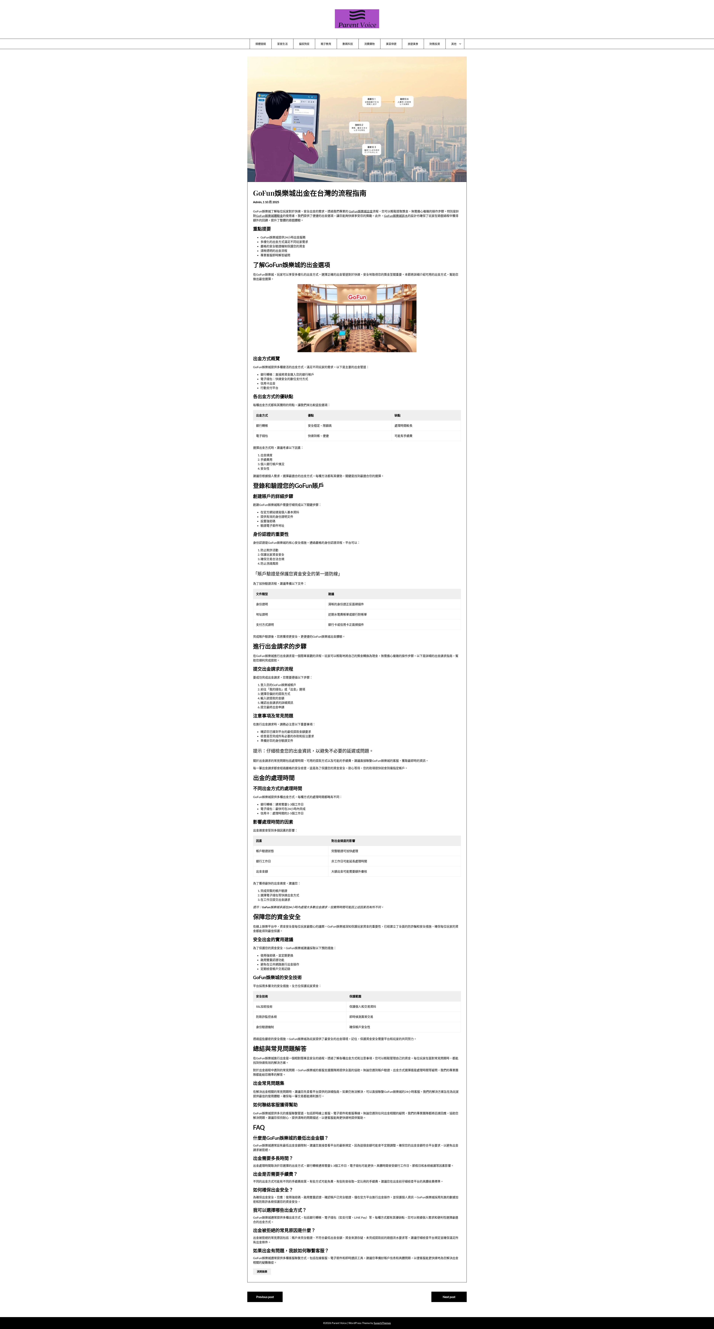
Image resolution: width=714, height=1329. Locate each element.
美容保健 (391, 43)
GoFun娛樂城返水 (396, 215)
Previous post (265, 1297)
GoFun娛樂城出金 (361, 211)
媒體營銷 (260, 43)
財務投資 (435, 43)
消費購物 (369, 43)
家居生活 (282, 43)
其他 (453, 43)
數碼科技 (347, 43)
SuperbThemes (382, 1323)
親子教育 (326, 43)
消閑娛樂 (262, 1271)
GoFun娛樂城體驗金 (269, 215)
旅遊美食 (413, 43)
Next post (449, 1297)
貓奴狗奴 (304, 43)
